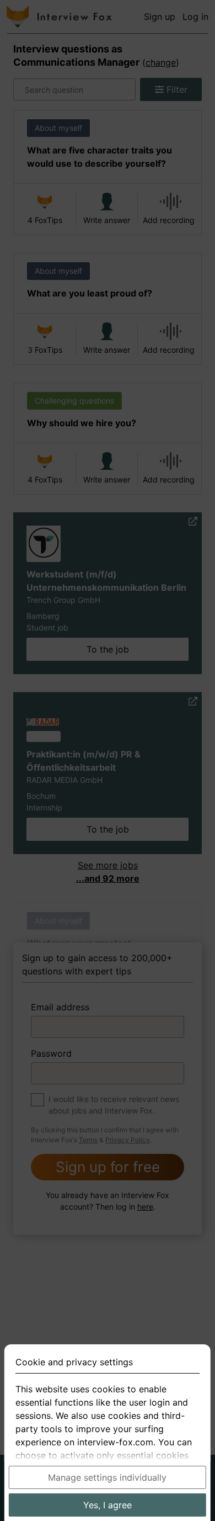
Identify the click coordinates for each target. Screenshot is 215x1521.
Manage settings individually (107, 1477)
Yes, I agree (107, 1505)
